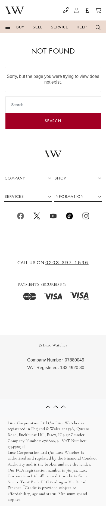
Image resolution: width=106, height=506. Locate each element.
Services (14, 196)
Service (59, 27)
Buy (20, 27)
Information (69, 196)
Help (82, 27)
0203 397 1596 (67, 262)
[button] (7, 28)
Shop (61, 178)
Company (15, 178)
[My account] (76, 11)
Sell (37, 27)
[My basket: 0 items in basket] (98, 11)
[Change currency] (87, 11)
